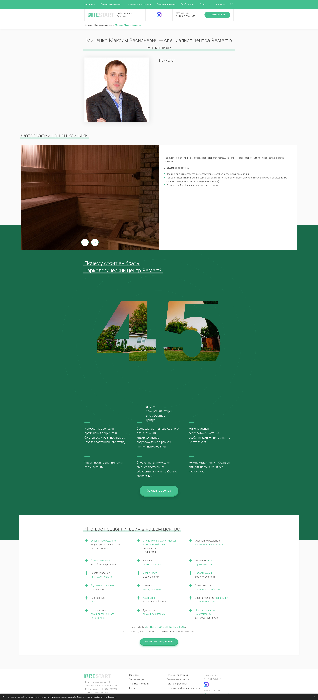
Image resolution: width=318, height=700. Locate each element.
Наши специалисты (103, 25)
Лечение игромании (166, 4)
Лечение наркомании (110, 4)
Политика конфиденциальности (183, 688)
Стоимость (205, 4)
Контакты (220, 4)
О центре (88, 4)
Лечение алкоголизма (138, 4)
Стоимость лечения (139, 683)
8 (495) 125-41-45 (185, 16)
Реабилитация (187, 4)
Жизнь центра (136, 679)
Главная (88, 25)
